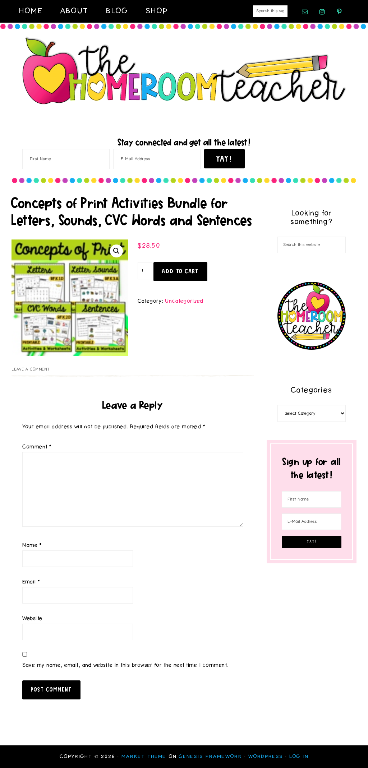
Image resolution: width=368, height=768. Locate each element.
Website (32, 618)
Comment (37, 447)
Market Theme (143, 756)
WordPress (265, 756)
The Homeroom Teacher (184, 71)
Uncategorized (184, 301)
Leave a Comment (31, 369)
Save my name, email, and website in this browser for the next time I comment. (125, 665)
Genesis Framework (210, 756)
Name (32, 545)
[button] (116, 251)
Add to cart (180, 271)
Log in (299, 756)
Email (31, 582)
